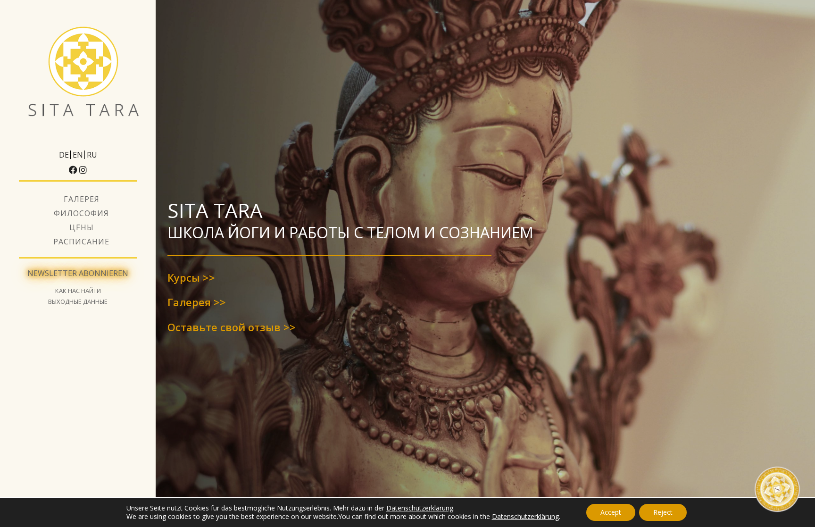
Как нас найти (78, 290)
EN (78, 155)
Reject (663, 512)
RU (92, 155)
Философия (81, 213)
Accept (610, 512)
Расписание (81, 241)
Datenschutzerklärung (419, 507)
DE (64, 155)
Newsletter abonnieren (77, 273)
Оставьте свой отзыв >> (231, 327)
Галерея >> (196, 302)
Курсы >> (191, 277)
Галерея (82, 199)
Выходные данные (78, 301)
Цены (81, 227)
